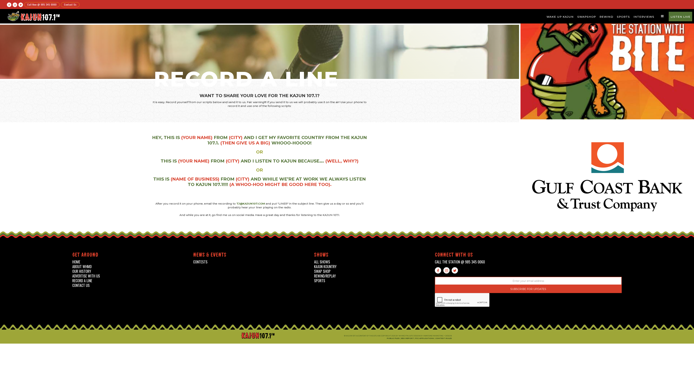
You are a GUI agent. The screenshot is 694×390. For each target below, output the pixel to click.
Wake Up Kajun (560, 16)
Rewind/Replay (325, 276)
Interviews (643, 16)
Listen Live (680, 16)
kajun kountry (325, 266)
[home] (33, 16)
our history (81, 271)
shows (321, 255)
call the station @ (460, 262)
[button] (662, 16)
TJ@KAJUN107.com (251, 203)
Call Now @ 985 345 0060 (42, 4)
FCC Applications (424, 338)
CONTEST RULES (443, 338)
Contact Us (70, 4)
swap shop (322, 271)
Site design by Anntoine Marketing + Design (431, 336)
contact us (81, 285)
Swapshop (586, 16)
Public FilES (393, 338)
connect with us (454, 255)
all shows (322, 262)
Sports (623, 16)
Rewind (606, 16)
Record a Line (82, 281)
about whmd (82, 266)
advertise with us (86, 276)
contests (200, 262)
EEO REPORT (407, 338)
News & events (209, 255)
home (76, 262)
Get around (85, 255)
